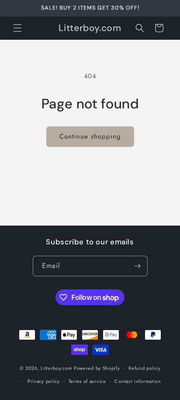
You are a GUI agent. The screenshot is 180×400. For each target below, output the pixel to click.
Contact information (137, 381)
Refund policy (144, 368)
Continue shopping (90, 136)
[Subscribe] (137, 266)
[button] (17, 28)
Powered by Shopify (97, 367)
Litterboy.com (56, 367)
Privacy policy (44, 381)
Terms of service (87, 381)
